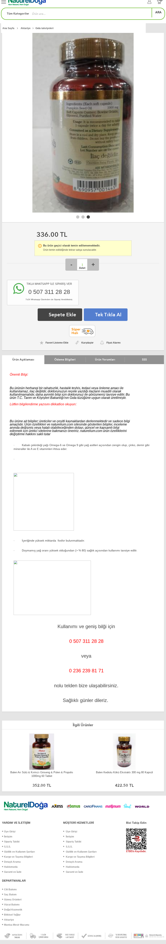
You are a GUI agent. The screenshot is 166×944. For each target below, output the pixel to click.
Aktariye (9, 919)
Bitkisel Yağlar (12, 914)
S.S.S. (7, 846)
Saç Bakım (10, 894)
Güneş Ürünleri (12, 899)
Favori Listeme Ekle (57, 342)
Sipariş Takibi (11, 841)
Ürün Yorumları (105, 359)
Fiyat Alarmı (113, 342)
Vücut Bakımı (11, 904)
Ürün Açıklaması (23, 359)
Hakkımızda (11, 866)
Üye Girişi (9, 831)
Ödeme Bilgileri (65, 359)
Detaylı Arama (12, 861)
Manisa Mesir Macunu (16, 924)
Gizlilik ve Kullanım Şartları (19, 851)
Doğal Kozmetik (13, 909)
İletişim (8, 836)
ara (158, 12)
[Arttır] (93, 265)
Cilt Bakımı (10, 889)
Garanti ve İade (12, 872)
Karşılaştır (87, 342)
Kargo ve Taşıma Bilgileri (18, 856)
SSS (144, 359)
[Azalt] (71, 265)
